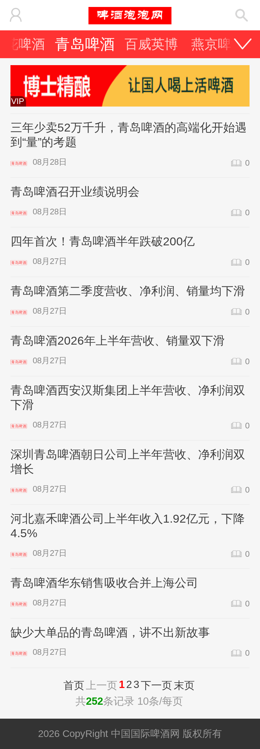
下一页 (156, 685)
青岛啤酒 (85, 44)
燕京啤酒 (217, 44)
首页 (73, 685)
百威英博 (151, 44)
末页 (184, 685)
